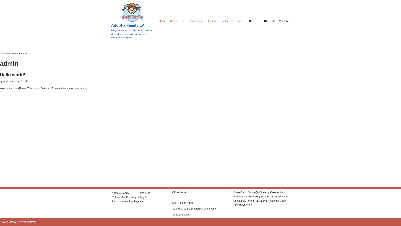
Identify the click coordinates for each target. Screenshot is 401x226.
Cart (239, 21)
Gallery (212, 21)
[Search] (250, 21)
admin (6, 81)
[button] (185, 21)
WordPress (30, 222)
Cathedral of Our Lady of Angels (129, 197)
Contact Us (227, 21)
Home (162, 21)
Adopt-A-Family (120, 193)
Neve (5, 222)
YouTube (284, 21)
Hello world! (12, 74)
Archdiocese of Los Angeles (127, 201)
